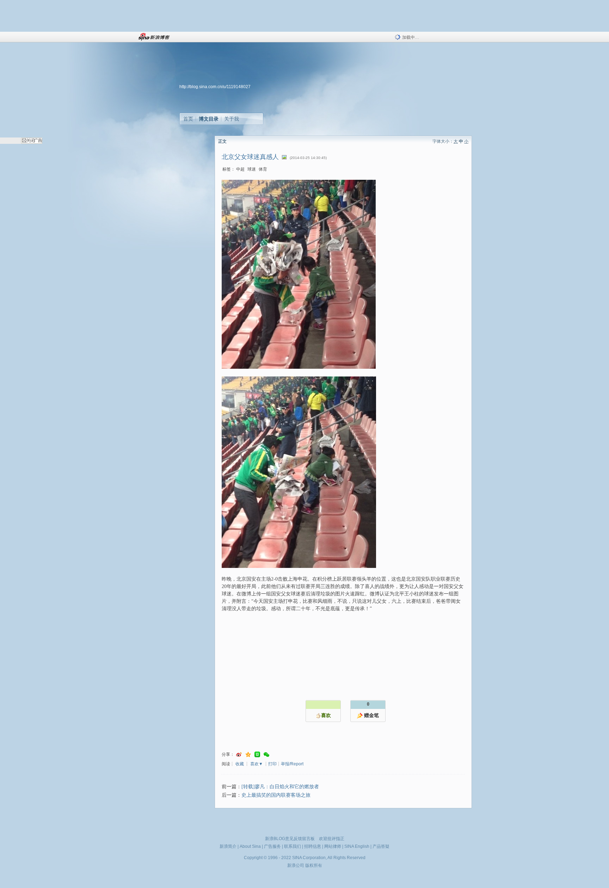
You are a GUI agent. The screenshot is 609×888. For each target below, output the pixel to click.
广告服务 (272, 846)
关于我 (231, 119)
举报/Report (292, 763)
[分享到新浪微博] (239, 755)
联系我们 (292, 846)
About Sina (250, 846)
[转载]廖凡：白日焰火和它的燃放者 (280, 786)
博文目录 (209, 119)
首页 (188, 119)
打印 (272, 763)
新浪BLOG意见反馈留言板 (290, 838)
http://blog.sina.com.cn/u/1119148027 (215, 86)
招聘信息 (312, 846)
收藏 (239, 763)
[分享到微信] (266, 755)
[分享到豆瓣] (257, 755)
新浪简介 (228, 846)
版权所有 (313, 865)
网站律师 (332, 846)
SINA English (356, 846)
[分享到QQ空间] (248, 755)
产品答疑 (381, 846)
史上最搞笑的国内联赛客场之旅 (275, 795)
